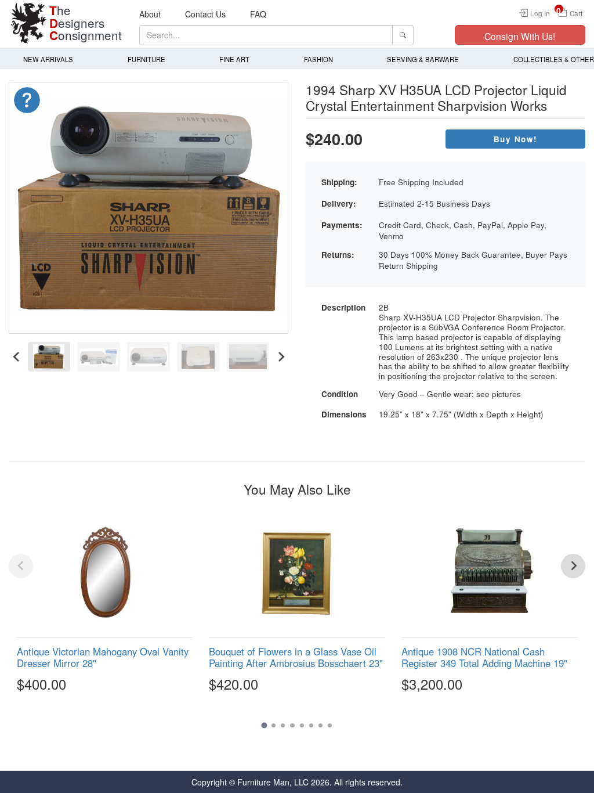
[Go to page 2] (273, 725)
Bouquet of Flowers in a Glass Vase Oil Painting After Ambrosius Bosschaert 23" (296, 657)
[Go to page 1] (264, 726)
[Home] (29, 23)
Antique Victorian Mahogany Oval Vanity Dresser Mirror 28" (103, 657)
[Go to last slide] (16, 356)
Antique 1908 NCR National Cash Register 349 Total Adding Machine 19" (484, 657)
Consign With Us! (519, 36)
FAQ (258, 14)
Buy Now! (516, 139)
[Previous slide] (21, 566)
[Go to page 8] (330, 725)
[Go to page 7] (320, 725)
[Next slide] (280, 356)
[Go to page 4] (292, 725)
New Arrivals (48, 59)
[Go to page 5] (302, 725)
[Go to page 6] (311, 725)
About (150, 14)
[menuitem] (49, 356)
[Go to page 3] (283, 725)
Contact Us (205, 14)
